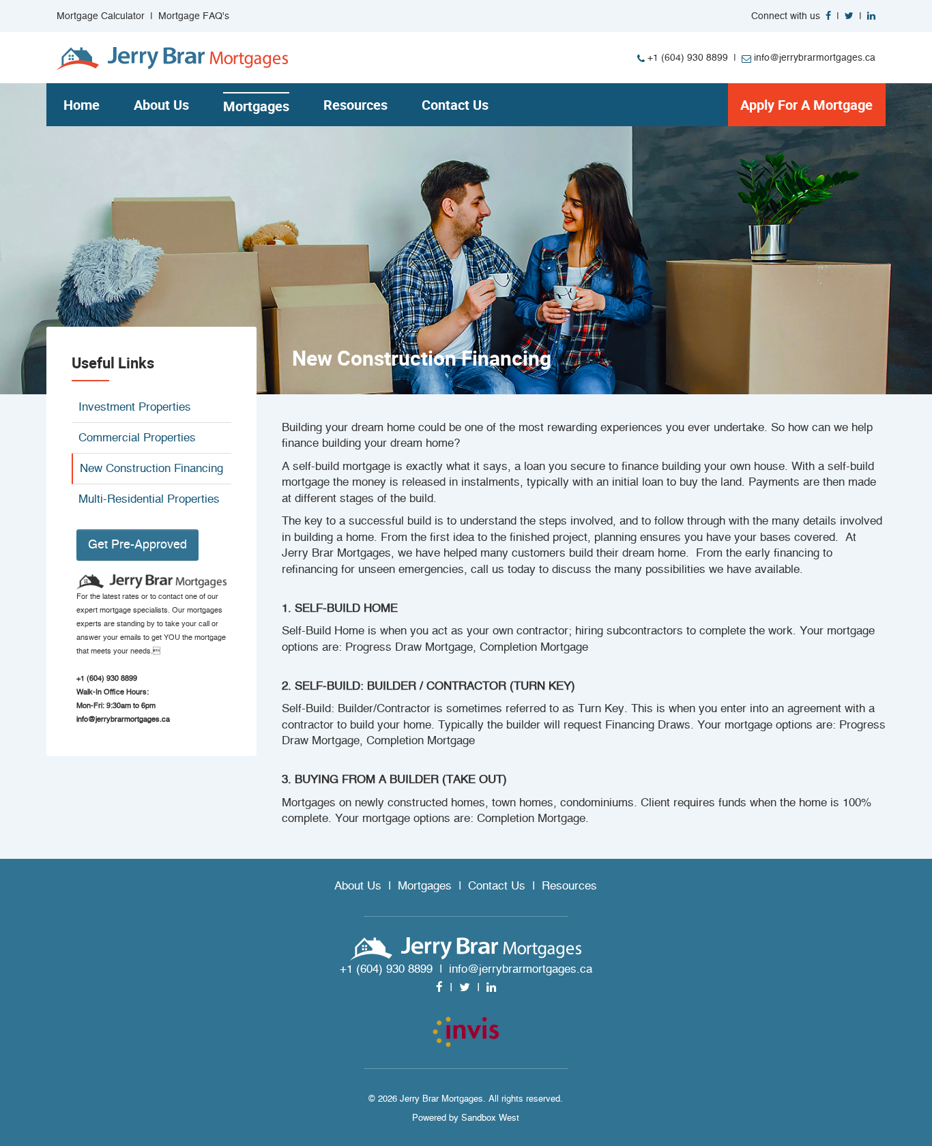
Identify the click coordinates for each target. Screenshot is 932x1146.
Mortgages (256, 106)
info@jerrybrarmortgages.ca (813, 57)
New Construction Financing (151, 468)
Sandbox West (490, 1117)
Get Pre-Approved (137, 544)
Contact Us (496, 886)
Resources (355, 105)
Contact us (455, 105)
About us (161, 105)
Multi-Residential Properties (149, 499)
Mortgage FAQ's (193, 16)
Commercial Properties (137, 437)
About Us (357, 886)
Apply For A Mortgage (806, 105)
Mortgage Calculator (101, 16)
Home (81, 105)
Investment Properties (134, 407)
